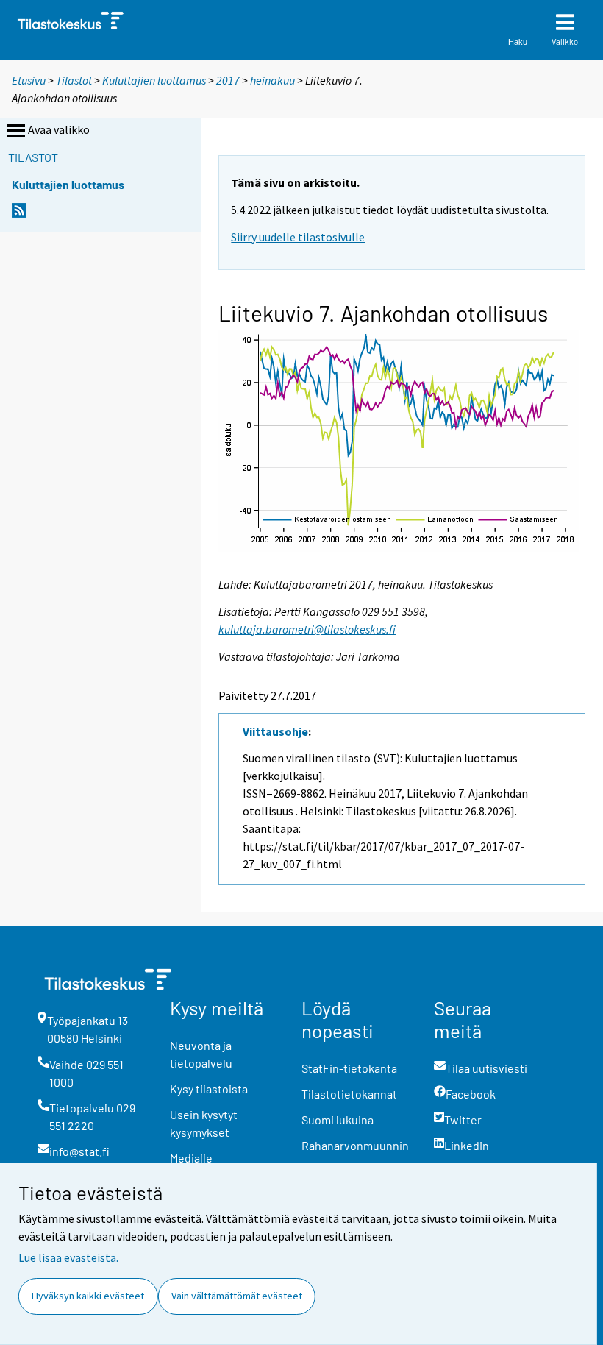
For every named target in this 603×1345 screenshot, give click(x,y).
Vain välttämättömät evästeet (236, 1295)
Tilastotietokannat (349, 1094)
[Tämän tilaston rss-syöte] (19, 214)
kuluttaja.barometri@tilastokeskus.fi (307, 629)
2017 (228, 80)
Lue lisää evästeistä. (68, 1257)
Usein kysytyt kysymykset (204, 1123)
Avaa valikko (59, 129)
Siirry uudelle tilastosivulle (298, 237)
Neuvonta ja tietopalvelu (201, 1054)
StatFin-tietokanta (349, 1068)
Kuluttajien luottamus (154, 80)
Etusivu (29, 80)
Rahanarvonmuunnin (355, 1145)
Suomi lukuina (338, 1119)
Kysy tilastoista (209, 1089)
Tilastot (74, 80)
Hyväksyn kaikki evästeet (88, 1295)
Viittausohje (275, 731)
